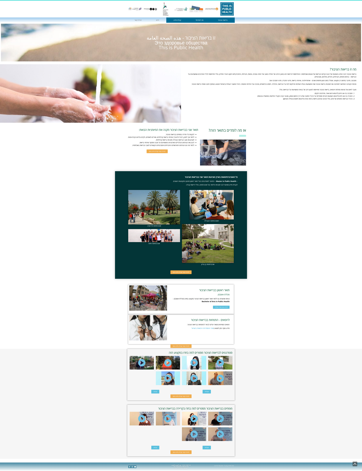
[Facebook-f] (129, 466)
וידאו (157, 20)
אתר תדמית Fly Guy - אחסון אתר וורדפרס (224, 466)
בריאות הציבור (222, 20)
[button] (157, 151)
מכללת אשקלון (224, 294)
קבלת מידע (177, 20)
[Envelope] (135, 466)
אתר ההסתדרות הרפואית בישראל (202, 328)
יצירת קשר (138, 20)
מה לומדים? (199, 20)
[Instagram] (132, 466)
